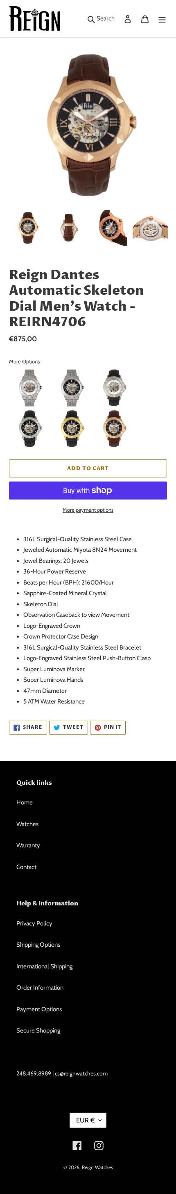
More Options (24, 361)
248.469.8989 (33, 1073)
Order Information (39, 987)
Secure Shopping (38, 1030)
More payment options (88, 509)
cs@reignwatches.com (81, 1073)
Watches (27, 824)
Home (24, 802)
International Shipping (44, 966)
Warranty (28, 845)
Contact (26, 867)
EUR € (85, 1120)
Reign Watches (97, 1167)
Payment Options (39, 1009)
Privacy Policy (34, 923)
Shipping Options (38, 944)
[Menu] (162, 18)
